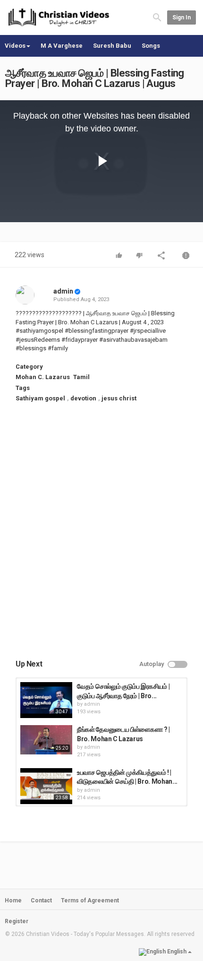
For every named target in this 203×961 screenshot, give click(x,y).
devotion (83, 398)
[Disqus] (101, 539)
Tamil (81, 377)
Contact (41, 900)
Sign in (181, 17)
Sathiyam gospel (40, 398)
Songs (151, 45)
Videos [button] (15, 45)
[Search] (157, 17)
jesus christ (119, 398)
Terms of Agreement (90, 900)
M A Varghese (62, 45)
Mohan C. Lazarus (43, 377)
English (177, 951)
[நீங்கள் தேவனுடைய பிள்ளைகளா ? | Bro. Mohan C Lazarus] (46, 739)
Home (13, 900)
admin (63, 291)
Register (16, 921)
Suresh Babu (112, 45)
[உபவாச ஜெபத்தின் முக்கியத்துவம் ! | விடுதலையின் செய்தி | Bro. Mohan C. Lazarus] (46, 786)
